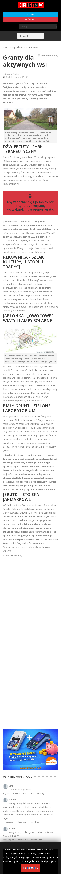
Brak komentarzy (49, 55)
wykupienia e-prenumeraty (32, 209)
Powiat (16, 74)
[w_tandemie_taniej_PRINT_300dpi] (30, 748)
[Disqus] (30, 599)
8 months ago (36, 839)
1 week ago (40, 793)
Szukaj (55, 26)
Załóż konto (30, 19)
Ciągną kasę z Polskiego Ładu (15, 822)
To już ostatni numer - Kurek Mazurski (18, 793)
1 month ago (34, 822)
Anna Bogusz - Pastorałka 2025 (16, 839)
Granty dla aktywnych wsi (25, 61)
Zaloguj (30, 14)
